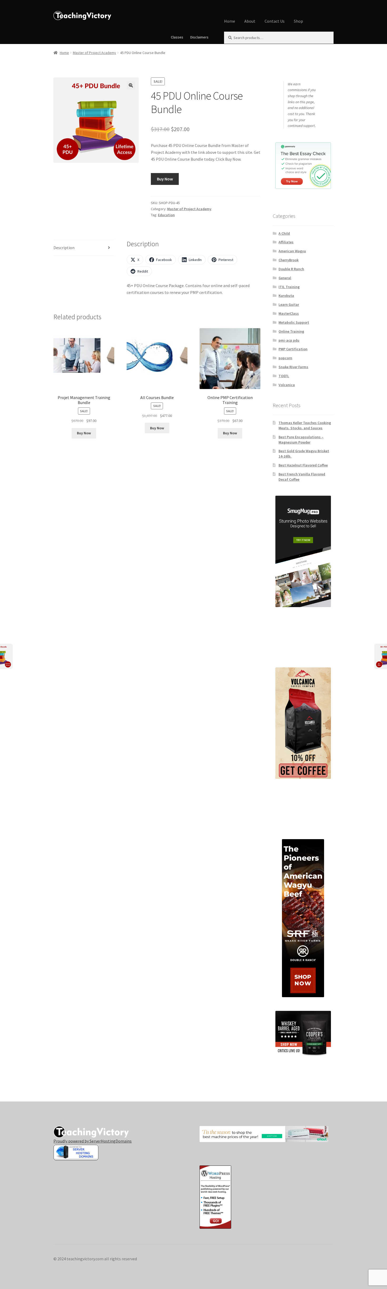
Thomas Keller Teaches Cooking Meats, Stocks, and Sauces (305, 425)
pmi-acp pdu (289, 340)
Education (166, 215)
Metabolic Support (294, 322)
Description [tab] (64, 247)
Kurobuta (286, 295)
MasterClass (289, 313)
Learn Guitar (289, 304)
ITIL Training (289, 286)
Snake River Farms (293, 367)
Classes (177, 37)
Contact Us (275, 21)
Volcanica (287, 384)
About (249, 21)
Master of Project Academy (94, 52)
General (285, 277)
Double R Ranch (291, 269)
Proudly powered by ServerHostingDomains (92, 1141)
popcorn (285, 358)
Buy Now (165, 178)
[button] (131, 85)
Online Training (291, 331)
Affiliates (286, 242)
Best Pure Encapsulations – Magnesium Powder (301, 440)
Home (229, 21)
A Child (284, 233)
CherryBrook (289, 260)
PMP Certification (293, 349)
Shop (298, 21)
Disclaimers (199, 37)
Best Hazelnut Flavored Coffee (303, 465)
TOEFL (284, 375)
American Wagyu (292, 251)
